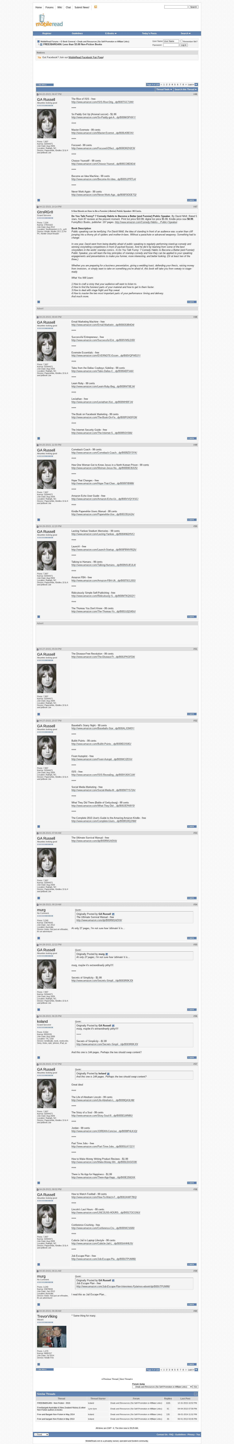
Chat (68, 7)
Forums (50, 7)
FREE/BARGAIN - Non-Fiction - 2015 (53, 1403)
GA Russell (46, 99)
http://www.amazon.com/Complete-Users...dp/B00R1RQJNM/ (103, 821)
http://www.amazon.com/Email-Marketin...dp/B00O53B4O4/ (102, 324)
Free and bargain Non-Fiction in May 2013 (55, 1419)
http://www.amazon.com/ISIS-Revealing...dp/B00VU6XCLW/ (103, 774)
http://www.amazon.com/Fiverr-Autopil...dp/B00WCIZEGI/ (101, 759)
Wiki (59, 7)
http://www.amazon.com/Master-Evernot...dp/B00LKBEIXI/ (102, 133)
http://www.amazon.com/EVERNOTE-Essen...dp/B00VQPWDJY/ (106, 355)
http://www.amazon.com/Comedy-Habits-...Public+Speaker (146, 222)
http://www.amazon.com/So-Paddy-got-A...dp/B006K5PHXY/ (103, 117)
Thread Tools (163, 89)
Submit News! (82, 7)
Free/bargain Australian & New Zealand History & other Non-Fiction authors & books (61, 1409)
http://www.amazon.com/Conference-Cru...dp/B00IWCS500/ (103, 1228)
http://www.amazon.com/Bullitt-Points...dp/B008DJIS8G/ (101, 743)
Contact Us (162, 1434)
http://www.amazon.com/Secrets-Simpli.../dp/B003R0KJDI (102, 980)
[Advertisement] (117, 71)
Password (156, 45)
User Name (157, 41)
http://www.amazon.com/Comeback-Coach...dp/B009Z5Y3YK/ (104, 452)
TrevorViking (47, 1316)
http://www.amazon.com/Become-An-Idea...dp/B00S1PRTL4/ (103, 179)
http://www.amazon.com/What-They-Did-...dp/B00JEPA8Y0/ (103, 805)
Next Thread (125, 1379)
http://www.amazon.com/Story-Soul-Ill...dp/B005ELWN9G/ (102, 1115)
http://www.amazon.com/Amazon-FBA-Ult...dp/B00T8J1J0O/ (103, 580)
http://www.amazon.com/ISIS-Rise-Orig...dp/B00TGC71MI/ (102, 102)
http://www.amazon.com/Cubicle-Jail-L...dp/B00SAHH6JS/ (102, 1243)
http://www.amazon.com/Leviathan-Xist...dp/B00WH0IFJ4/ (102, 402)
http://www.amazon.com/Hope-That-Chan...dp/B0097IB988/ (102, 483)
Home (38, 7)
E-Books (109, 33)
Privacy (191, 1434)
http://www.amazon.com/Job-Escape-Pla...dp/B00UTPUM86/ (103, 1259)
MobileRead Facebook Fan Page (86, 57)
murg (41, 910)
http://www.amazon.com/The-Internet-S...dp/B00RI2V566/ (101, 433)
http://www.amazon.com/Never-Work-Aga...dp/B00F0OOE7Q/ (104, 194)
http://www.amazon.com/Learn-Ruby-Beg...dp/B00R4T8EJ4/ (103, 386)
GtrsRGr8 (45, 212)
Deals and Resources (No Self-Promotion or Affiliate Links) (103, 41)
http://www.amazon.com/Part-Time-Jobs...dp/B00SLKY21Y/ (103, 1146)
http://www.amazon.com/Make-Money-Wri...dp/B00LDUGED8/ (104, 1162)
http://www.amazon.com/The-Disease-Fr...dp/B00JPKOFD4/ (103, 656)
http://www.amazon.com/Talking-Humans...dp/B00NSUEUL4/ (103, 565)
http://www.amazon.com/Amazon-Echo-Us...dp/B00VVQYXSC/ (104, 499)
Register (46, 33)
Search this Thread (184, 89)
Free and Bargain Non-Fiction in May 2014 (56, 1414)
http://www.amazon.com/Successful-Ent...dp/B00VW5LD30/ (103, 340)
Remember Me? (190, 41)
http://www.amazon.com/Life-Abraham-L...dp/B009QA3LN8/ (102, 1100)
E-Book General (68, 41)
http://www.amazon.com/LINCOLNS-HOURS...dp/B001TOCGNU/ (105, 1212)
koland (42, 1021)
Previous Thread (110, 1379)
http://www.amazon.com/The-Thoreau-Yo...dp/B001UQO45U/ (103, 611)
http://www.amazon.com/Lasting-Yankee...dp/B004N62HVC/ (103, 534)
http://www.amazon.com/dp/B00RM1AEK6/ (94, 840)
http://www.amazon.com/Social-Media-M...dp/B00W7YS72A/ (103, 790)
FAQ (171, 1434)
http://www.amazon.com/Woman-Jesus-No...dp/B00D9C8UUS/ (104, 468)
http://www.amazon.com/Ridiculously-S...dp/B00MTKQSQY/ (103, 596)
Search (184, 33)
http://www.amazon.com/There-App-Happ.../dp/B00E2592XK (103, 1177)
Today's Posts (149, 33)
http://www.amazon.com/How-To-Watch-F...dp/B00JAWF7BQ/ (104, 1197)
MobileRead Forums (49, 41)
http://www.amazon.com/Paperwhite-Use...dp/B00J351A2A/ (102, 514)
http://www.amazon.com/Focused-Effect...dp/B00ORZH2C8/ (103, 148)
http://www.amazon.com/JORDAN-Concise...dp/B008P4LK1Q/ (104, 1131)
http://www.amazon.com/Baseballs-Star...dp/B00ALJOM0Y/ (102, 728)
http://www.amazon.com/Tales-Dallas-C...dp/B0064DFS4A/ (102, 371)
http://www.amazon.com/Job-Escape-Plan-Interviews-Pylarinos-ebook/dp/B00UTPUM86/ (123, 1286)
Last (191, 84)
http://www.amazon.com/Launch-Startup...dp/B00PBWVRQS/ (103, 549)
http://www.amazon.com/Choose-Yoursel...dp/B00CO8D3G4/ (103, 163)
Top (198, 1434)
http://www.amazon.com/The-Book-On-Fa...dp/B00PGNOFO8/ (104, 417)
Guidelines (77, 33)
